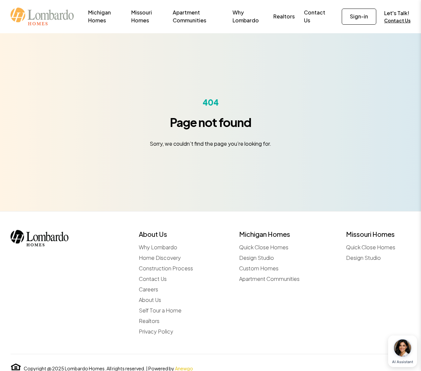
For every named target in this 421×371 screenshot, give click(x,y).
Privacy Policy (156, 331)
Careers (148, 289)
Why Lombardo (158, 247)
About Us (150, 299)
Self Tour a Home (160, 310)
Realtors (149, 320)
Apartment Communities (269, 278)
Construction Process (166, 268)
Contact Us (397, 20)
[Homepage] (42, 16)
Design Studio (256, 257)
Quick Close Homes (263, 247)
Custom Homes (259, 268)
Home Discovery (160, 257)
